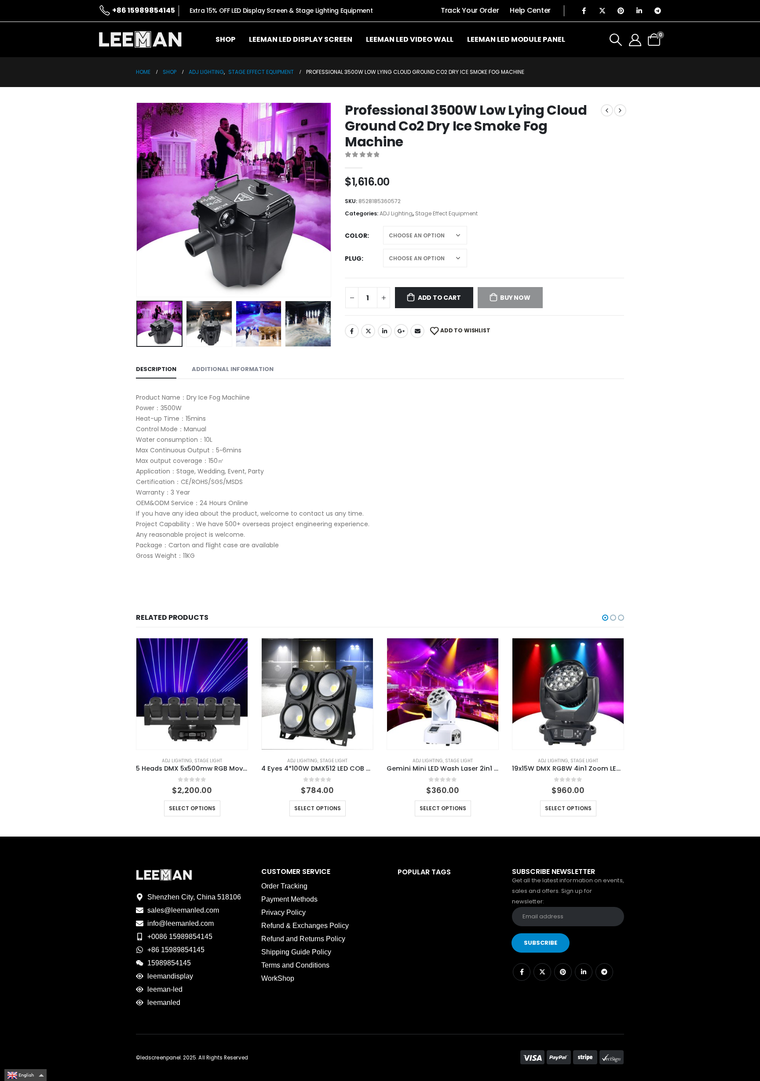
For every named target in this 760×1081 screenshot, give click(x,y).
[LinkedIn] (639, 10)
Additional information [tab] (233, 369)
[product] (192, 694)
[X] (602, 10)
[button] (138, 200)
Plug (353, 258)
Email (417, 331)
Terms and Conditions (295, 965)
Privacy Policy (283, 912)
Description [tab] (156, 369)
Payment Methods (289, 899)
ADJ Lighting (396, 213)
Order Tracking (284, 886)
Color (356, 235)
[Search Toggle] (615, 39)
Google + (401, 331)
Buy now (515, 297)
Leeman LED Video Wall (409, 39)
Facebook (352, 331)
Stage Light (208, 760)
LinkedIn (385, 331)
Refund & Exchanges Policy (305, 925)
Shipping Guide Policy (296, 952)
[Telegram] (657, 10)
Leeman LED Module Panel (516, 39)
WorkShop (277, 978)
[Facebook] (583, 10)
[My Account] (635, 39)
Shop (225, 39)
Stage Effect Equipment (446, 213)
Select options (192, 808)
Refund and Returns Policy (303, 939)
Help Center (530, 10)
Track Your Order (470, 10)
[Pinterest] (620, 10)
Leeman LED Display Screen (300, 39)
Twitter (368, 331)
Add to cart (439, 297)
